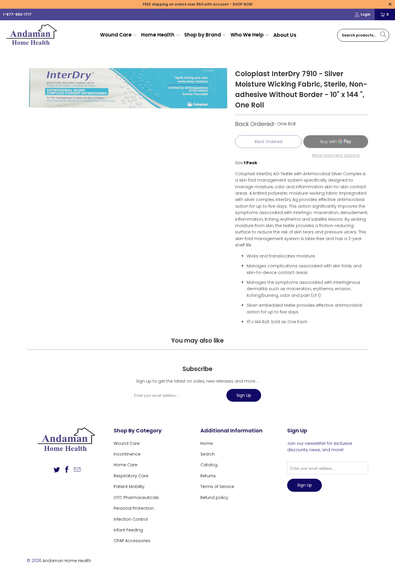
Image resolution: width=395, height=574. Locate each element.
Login (365, 14)
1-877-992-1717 (17, 14)
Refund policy (214, 497)
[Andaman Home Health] (32, 35)
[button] (118, 35)
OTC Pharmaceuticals (136, 497)
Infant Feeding (128, 530)
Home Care (125, 465)
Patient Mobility (129, 486)
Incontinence (127, 454)
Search (207, 454)
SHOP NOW (242, 4)
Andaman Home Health (67, 561)
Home (206, 443)
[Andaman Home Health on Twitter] (56, 470)
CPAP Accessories (132, 541)
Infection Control (131, 519)
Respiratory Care (131, 476)
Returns (208, 476)
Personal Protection (134, 508)
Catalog (208, 465)
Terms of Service (217, 486)
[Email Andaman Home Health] (77, 470)
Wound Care (127, 443)
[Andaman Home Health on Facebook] (67, 470)
